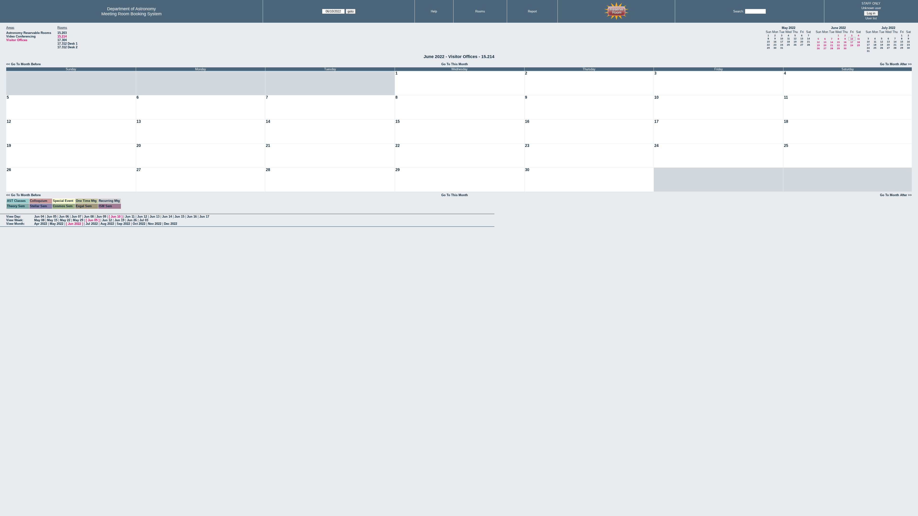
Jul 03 (143, 220)
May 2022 (788, 28)
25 (788, 44)
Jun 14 (167, 216)
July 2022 (888, 28)
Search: (738, 11)
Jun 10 (115, 216)
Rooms (480, 11)
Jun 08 (89, 216)
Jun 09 (101, 216)
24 (781, 44)
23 (775, 44)
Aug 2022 (107, 224)
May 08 (39, 220)
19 (795, 41)
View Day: (13, 216)
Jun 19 (119, 220)
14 (808, 38)
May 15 (52, 220)
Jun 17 (204, 216)
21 (808, 41)
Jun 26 (132, 220)
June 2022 (838, 28)
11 (788, 38)
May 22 (65, 220)
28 (808, 44)
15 (768, 41)
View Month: (15, 224)
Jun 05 (51, 216)
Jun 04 (39, 216)
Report (532, 11)
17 (781, 41)
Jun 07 (76, 216)
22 (768, 44)
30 (775, 48)
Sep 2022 (123, 224)
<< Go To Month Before (23, 64)
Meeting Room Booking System (131, 13)
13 (801, 38)
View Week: (14, 220)
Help (434, 11)
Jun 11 (130, 216)
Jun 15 (179, 216)
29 (768, 48)
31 (781, 48)
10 (781, 38)
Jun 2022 (74, 224)
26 (795, 44)
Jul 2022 (92, 224)
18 (788, 41)
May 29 (78, 220)
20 (801, 41)
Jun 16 (192, 216)
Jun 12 (142, 216)
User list (871, 18)
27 (801, 44)
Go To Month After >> (896, 64)
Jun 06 (64, 216)
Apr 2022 (40, 224)
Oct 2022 (139, 224)
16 (775, 41)
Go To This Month (454, 64)
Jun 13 (154, 216)
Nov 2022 (154, 224)
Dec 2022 (170, 224)
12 (795, 38)
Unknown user (871, 8)
